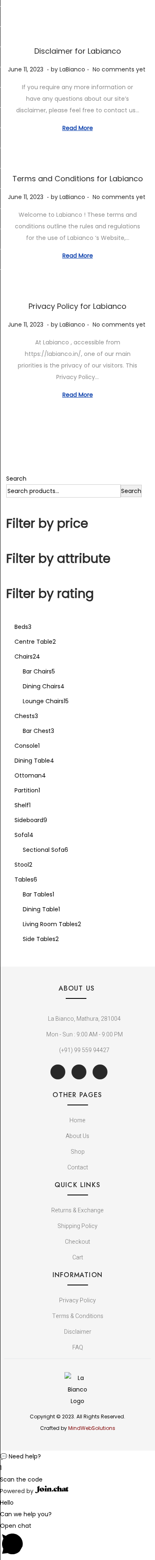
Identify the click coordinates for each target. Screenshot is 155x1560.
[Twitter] (79, 1071)
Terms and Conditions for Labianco (77, 178)
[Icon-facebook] (57, 1071)
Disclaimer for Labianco (77, 51)
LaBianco (72, 69)
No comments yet (119, 69)
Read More (77, 128)
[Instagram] (100, 1071)
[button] (77, 1456)
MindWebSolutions (91, 1428)
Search (16, 478)
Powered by (17, 1491)
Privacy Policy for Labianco (77, 306)
